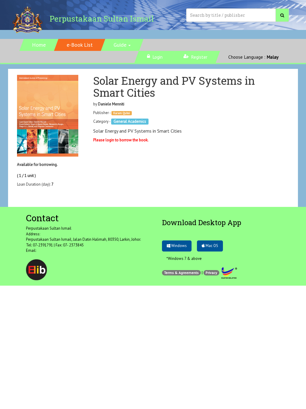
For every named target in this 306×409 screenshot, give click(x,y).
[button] (122, 45)
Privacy (211, 272)
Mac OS (211, 245)
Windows (178, 245)
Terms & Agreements (181, 272)
